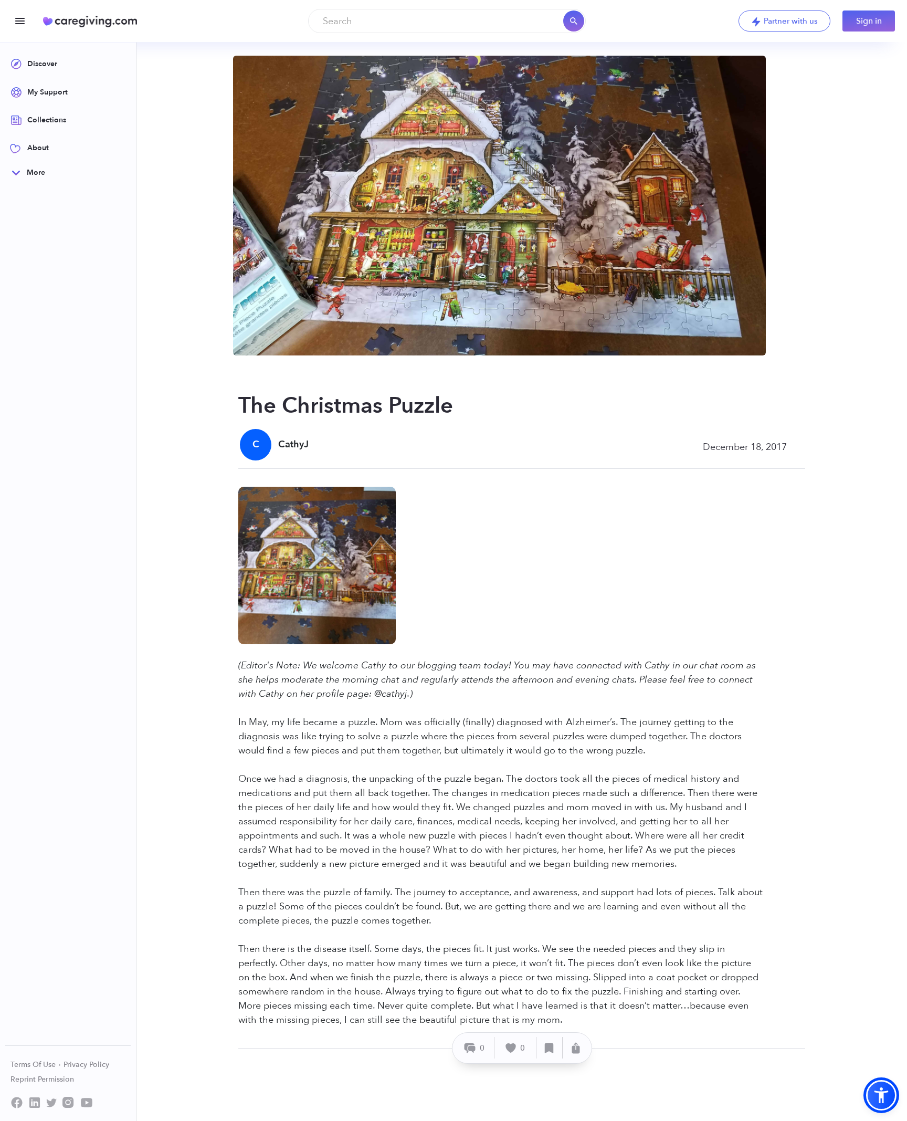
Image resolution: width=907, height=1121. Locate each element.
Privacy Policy (86, 1065)
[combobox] (447, 21)
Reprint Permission (42, 1079)
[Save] (549, 1048)
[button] (881, 1095)
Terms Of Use (34, 1065)
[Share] (576, 1048)
